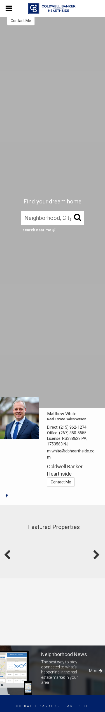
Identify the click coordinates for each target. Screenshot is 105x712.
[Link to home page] (52, 8)
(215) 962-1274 (73, 427)
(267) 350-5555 (73, 433)
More (94, 670)
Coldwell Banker (37, 706)
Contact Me (21, 20)
